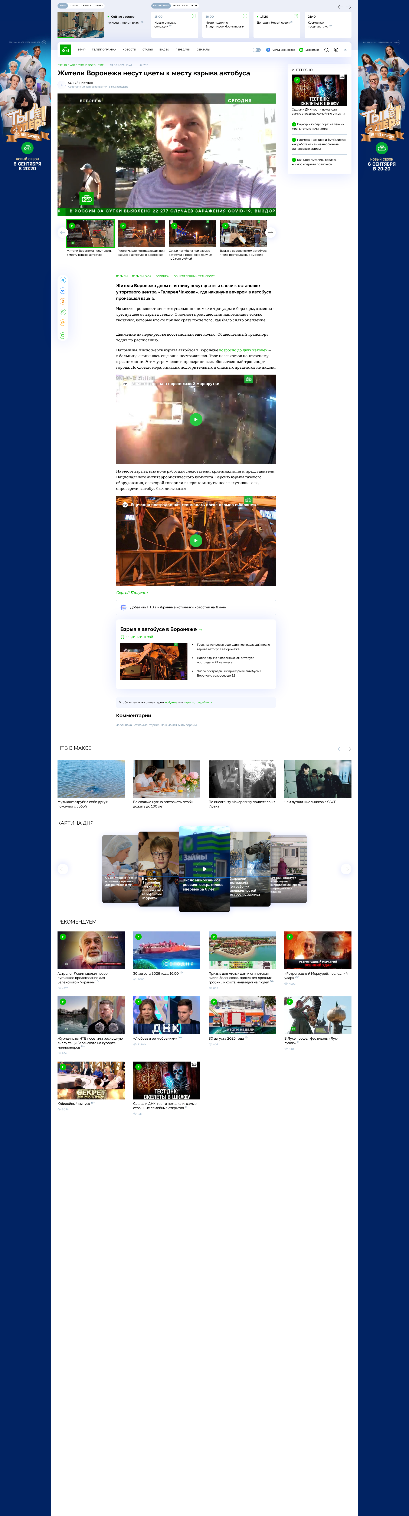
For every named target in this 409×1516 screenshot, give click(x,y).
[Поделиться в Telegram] (63, 280)
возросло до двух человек (243, 350)
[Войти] (336, 50)
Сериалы (203, 49)
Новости (129, 49)
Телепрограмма (104, 49)
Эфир (81, 49)
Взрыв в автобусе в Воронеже (81, 65)
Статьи (148, 49)
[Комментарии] (63, 335)
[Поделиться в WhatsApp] (63, 312)
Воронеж (163, 276)
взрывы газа (141, 276)
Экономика (312, 49)
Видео (164, 49)
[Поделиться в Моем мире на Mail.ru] (63, 322)
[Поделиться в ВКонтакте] (63, 290)
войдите (171, 702)
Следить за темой (139, 637)
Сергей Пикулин (132, 592)
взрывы (122, 276)
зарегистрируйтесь (198, 702)
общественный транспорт (194, 276)
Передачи (183, 49)
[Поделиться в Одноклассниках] (63, 301)
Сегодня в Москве (283, 49)
